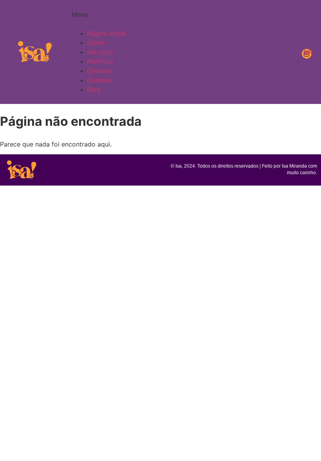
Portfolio (100, 61)
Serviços (100, 52)
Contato (99, 80)
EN (308, 52)
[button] (180, 19)
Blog (94, 89)
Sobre (96, 42)
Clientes (99, 71)
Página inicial (106, 33)
